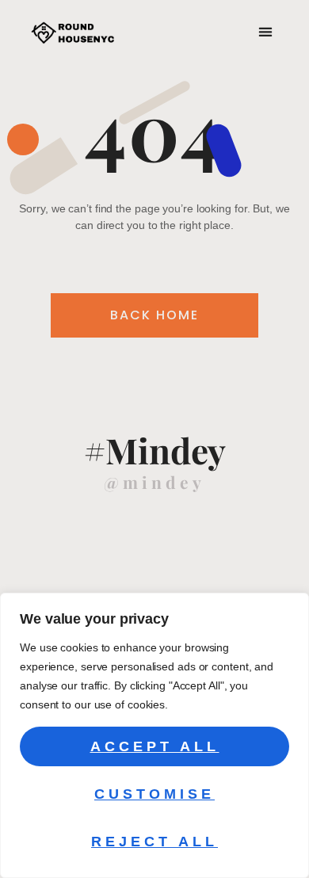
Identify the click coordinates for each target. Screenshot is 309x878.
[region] (154, 735)
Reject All (154, 841)
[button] (265, 32)
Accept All (154, 746)
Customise (154, 794)
